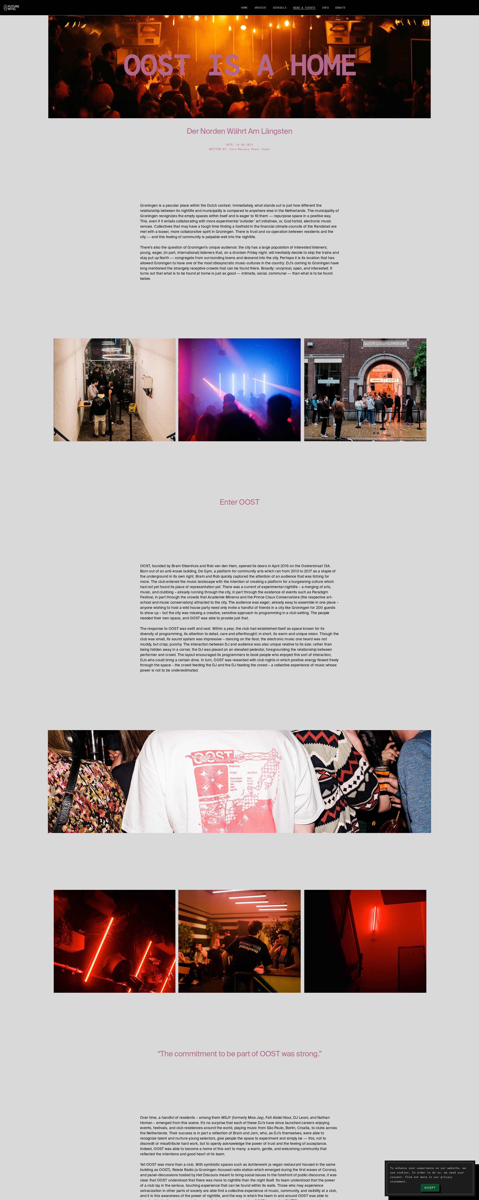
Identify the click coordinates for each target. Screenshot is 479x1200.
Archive (260, 8)
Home (244, 8)
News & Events (304, 8)
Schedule (280, 8)
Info (325, 8)
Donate (340, 8)
